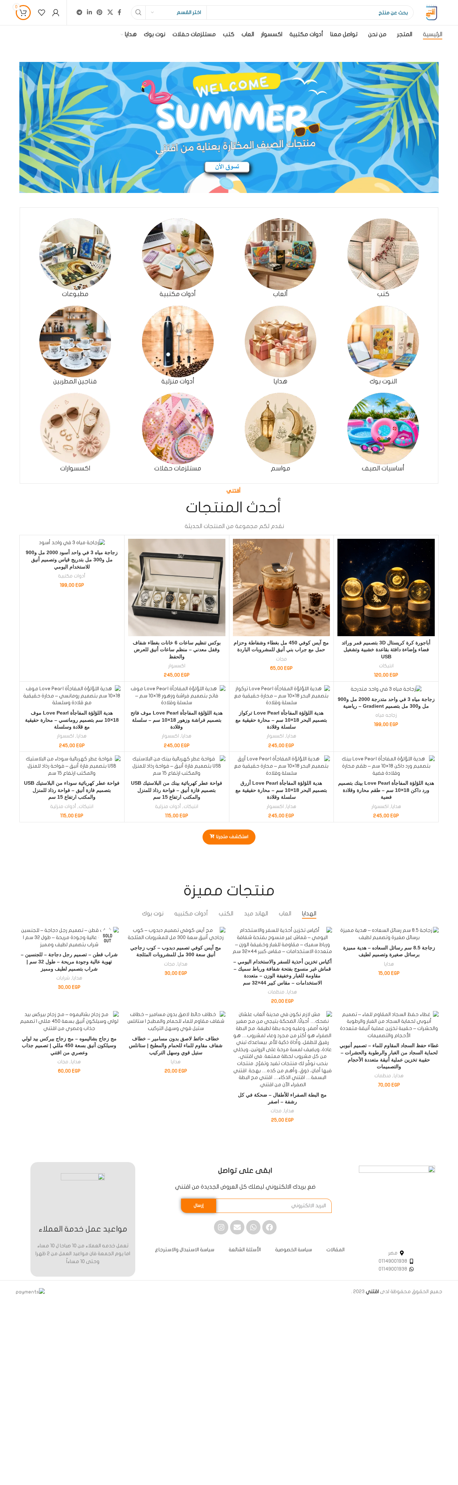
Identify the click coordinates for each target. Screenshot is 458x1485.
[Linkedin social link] (89, 12)
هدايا (291, 736)
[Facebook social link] (119, 12)
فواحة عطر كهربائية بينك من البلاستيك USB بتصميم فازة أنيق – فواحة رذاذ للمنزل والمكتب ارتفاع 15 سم (176, 790)
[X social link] (110, 12)
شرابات (63, 978)
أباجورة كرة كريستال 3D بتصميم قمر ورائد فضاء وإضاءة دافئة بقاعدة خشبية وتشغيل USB (386, 649)
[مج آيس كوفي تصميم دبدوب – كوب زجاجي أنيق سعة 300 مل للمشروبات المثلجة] (175, 934)
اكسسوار (176, 665)
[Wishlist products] (41, 12)
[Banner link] (229, 127)
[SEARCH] (138, 12)
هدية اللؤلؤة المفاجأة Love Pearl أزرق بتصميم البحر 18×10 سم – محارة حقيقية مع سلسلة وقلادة (281, 790)
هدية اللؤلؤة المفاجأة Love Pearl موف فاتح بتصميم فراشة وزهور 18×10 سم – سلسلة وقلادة (177, 720)
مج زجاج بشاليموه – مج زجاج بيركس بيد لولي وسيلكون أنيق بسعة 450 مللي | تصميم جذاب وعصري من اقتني (69, 1045)
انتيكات (386, 665)
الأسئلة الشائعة (245, 1249)
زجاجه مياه (386, 715)
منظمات (276, 992)
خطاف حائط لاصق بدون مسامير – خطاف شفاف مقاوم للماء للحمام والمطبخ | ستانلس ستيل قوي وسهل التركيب (176, 1045)
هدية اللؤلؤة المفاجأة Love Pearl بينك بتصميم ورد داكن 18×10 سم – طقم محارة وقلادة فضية (386, 790)
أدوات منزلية (168, 806)
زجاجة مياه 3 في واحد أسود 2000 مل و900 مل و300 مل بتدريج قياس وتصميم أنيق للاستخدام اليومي (72, 559)
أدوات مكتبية (72, 576)
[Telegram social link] (79, 12)
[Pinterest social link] (99, 12)
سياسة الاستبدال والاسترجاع (184, 1249)
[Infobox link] (383, 258)
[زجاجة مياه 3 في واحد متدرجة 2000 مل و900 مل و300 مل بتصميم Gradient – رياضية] (386, 688)
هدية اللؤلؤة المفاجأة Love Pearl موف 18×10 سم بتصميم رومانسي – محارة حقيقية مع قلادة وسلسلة (72, 720)
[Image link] (397, 1203)
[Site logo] (431, 12)
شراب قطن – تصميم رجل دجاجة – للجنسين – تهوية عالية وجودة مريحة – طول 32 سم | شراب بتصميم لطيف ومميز (69, 961)
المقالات (335, 1249)
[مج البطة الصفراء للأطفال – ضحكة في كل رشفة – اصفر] (282, 1049)
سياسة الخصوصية (293, 1249)
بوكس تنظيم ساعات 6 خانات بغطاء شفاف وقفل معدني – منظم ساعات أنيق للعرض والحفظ (177, 649)
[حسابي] (56, 12)
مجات (281, 659)
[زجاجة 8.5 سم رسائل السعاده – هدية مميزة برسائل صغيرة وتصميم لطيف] (389, 934)
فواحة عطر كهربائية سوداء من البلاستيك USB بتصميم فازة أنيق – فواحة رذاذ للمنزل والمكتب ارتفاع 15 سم (72, 790)
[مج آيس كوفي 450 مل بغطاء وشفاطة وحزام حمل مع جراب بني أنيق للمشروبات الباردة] (281, 587)
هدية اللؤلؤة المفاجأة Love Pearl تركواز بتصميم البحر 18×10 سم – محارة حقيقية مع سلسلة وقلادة (281, 720)
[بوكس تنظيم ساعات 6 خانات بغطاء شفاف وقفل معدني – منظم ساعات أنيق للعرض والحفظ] (176, 587)
